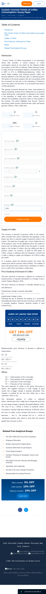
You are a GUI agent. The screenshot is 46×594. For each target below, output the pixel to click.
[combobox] (23, 155)
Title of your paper (9, 141)
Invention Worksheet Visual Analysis (19, 448)
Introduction (8, 30)
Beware (27, 543)
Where (6, 45)
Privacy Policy (25, 573)
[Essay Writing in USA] (36, 553)
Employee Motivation (13, 440)
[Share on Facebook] (20, 510)
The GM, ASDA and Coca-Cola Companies (21, 437)
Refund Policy (37, 573)
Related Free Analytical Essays (15, 48)
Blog (41, 543)
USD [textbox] (7, 208)
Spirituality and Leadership (15, 466)
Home (5, 543)
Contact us (25, 546)
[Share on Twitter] (26, 510)
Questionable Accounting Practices (18, 473)
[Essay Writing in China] (19, 553)
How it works (12, 543)
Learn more (23, 496)
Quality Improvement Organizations (18, 444)
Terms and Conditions (11, 573)
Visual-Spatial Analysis (14, 451)
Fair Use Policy (23, 575)
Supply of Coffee (10, 38)
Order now (26, 4)
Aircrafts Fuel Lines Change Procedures (20, 470)
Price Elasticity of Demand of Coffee (17, 41)
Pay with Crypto (18, 569)
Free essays (35, 543)
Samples (20, 543)
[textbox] (23, 152)
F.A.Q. (19, 546)
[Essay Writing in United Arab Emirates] (30, 551)
